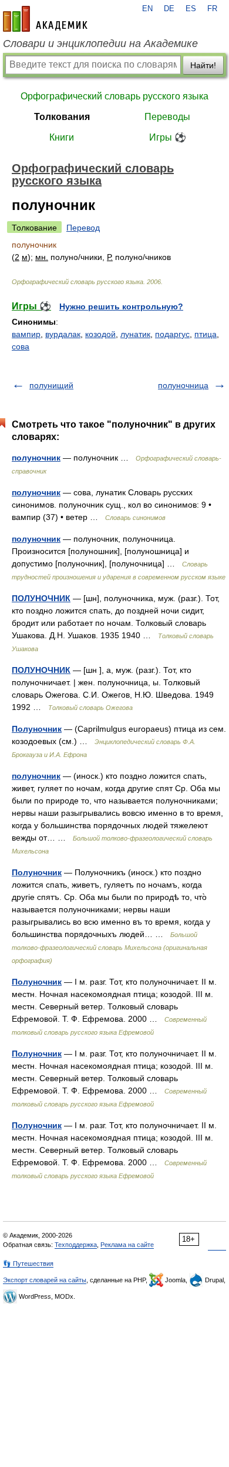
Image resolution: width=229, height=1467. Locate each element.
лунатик (135, 334)
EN (147, 9)
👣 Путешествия (28, 1263)
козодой (100, 334)
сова (20, 346)
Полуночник (37, 729)
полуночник (36, 457)
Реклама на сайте (127, 1244)
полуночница (183, 385)
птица (205, 334)
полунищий (51, 385)
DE (169, 9)
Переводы (167, 117)
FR (212, 9)
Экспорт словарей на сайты (44, 1279)
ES (191, 9)
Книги (61, 137)
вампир (26, 334)
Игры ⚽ (167, 137)
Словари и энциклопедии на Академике (100, 43)
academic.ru (45, 19)
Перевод (83, 227)
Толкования (62, 117)
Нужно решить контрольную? (121, 306)
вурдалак (62, 334)
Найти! (203, 65)
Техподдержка (76, 1244)
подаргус (172, 334)
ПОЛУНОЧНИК (41, 598)
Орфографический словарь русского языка (114, 96)
